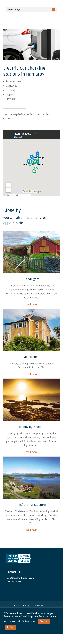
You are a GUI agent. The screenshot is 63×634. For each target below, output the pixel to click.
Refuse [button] (10, 627)
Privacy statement (29, 605)
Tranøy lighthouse (31, 427)
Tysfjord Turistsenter (31, 505)
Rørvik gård (32, 279)
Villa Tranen (31, 357)
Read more (30, 620)
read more (31, 304)
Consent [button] (44, 621)
